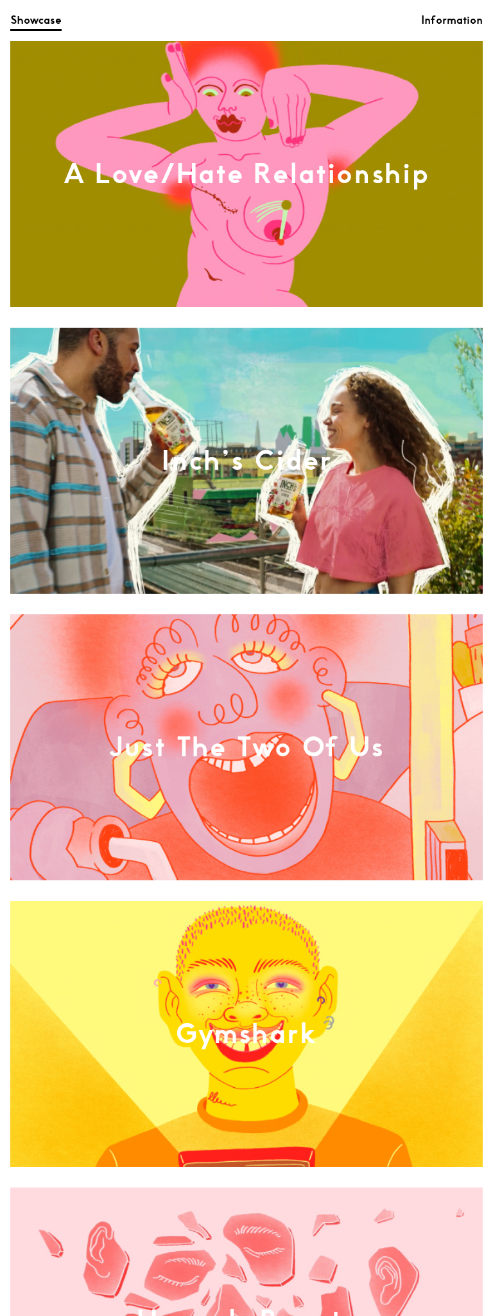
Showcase (36, 20)
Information (452, 20)
